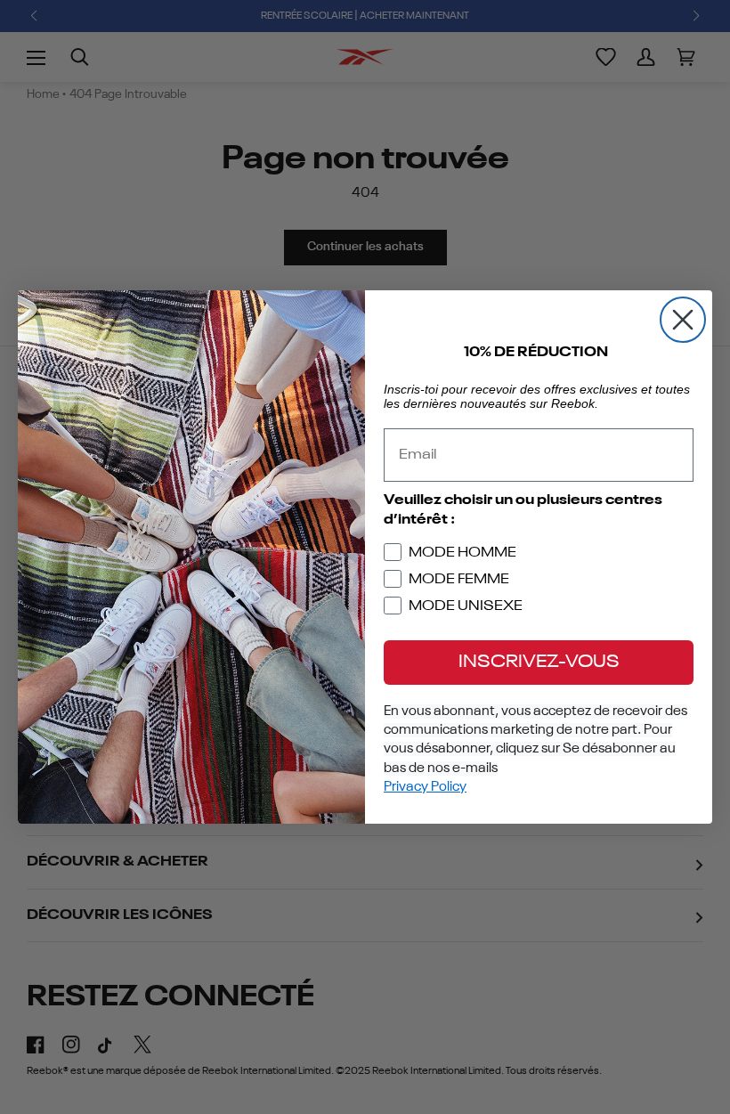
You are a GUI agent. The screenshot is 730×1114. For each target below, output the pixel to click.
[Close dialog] (683, 319)
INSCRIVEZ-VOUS (539, 662)
